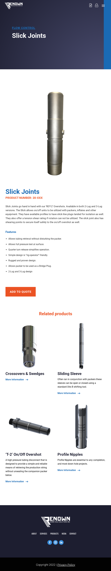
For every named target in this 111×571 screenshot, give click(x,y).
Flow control (23, 28)
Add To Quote (20, 291)
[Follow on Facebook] (49, 542)
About (34, 534)
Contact (73, 534)
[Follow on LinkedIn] (61, 542)
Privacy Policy (66, 565)
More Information (14, 379)
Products (54, 534)
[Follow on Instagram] (55, 542)
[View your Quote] (90, 8)
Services (43, 534)
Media (64, 534)
